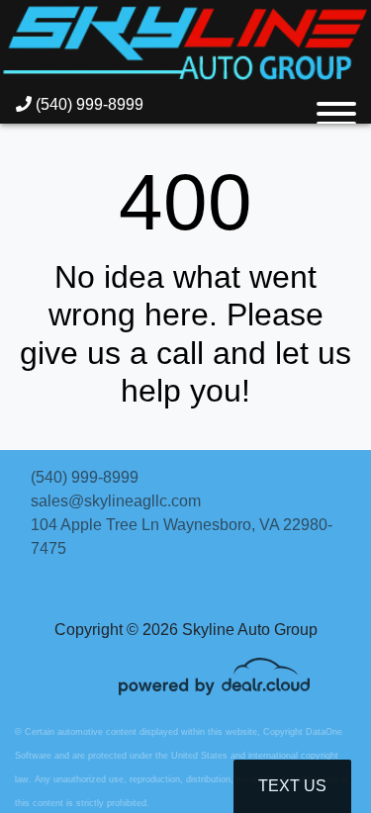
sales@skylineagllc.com (116, 501)
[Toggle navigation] (336, 105)
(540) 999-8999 (87, 104)
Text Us (292, 785)
